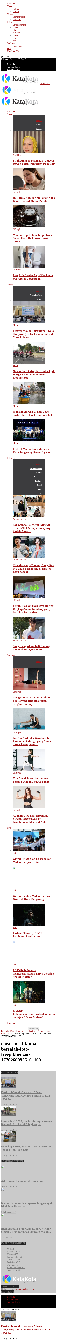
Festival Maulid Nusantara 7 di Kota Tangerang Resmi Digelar (31, 450)
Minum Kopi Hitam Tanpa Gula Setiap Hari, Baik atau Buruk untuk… (32, 238)
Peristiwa (17, 19)
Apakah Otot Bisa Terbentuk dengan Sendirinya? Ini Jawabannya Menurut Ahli (30, 819)
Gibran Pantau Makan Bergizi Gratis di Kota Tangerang (31, 897)
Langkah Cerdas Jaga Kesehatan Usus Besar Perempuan (33, 277)
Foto (9, 48)
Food (15, 35)
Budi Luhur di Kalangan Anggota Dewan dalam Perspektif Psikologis (34, 162)
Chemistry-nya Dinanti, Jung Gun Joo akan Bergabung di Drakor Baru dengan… (33, 568)
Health (16, 27)
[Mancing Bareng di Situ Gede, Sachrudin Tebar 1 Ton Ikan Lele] (29, 403)
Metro (10, 14)
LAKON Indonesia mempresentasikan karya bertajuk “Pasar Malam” (33, 973)
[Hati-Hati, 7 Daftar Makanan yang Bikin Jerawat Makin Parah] (29, 189)
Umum (16, 11)
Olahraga (11, 43)
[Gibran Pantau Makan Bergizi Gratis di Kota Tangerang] (29, 887)
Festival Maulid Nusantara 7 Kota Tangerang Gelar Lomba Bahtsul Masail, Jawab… (33, 334)
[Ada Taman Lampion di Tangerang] (8, 1175)
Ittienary (16, 30)
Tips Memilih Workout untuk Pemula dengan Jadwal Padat (31, 780)
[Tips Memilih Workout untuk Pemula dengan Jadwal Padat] (29, 770)
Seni (15, 40)
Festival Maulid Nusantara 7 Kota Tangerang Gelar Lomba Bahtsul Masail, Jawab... (26, 1095)
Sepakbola (18, 46)
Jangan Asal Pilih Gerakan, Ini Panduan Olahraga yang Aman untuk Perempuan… (32, 741)
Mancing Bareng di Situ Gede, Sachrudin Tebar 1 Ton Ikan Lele (33, 413)
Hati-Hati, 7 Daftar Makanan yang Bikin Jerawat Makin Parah (34, 199)
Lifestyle (11, 22)
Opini (15, 38)
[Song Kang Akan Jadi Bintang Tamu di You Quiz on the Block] (29, 638)
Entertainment (19, 24)
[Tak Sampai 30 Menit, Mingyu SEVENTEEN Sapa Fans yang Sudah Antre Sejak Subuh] (29, 516)
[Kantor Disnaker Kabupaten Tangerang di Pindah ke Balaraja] (8, 1197)
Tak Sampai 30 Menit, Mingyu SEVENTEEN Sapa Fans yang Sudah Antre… (31, 528)
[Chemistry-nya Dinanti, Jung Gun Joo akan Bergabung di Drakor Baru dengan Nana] (29, 557)
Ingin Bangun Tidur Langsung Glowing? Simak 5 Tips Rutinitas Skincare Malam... (26, 1230)
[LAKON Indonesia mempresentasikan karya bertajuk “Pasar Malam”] (29, 962)
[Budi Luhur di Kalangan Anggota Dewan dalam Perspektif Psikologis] (29, 152)
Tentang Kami (13, 67)
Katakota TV (13, 51)
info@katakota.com (25, 1289)
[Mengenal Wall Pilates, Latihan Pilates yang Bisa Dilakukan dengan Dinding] (29, 689)
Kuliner (16, 32)
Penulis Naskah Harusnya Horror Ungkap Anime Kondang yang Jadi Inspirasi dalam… (33, 609)
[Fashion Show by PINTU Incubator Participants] (29, 925)
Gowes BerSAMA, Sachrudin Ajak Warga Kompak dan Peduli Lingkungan (34, 374)
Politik (16, 9)
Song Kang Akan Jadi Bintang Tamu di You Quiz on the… (31, 648)
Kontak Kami (13, 69)
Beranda (11, 3)
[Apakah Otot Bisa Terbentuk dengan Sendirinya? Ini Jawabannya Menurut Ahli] (29, 807)
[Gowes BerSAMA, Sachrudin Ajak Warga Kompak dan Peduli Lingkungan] (29, 363)
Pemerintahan (19, 17)
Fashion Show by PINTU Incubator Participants (28, 935)
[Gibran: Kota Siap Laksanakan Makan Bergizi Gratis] (29, 850)
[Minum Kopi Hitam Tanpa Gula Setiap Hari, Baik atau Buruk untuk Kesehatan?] (29, 226)
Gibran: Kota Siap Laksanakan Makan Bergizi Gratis (32, 860)
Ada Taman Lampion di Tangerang (22, 1180)
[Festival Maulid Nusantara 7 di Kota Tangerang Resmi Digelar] (29, 440)
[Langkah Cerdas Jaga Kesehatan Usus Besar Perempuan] (29, 267)
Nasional (11, 6)
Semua (39, 121)
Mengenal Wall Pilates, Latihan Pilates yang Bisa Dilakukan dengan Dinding (32, 701)
